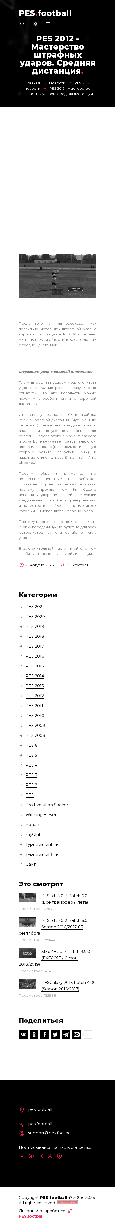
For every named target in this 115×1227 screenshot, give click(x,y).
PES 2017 (35, 646)
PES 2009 (35, 725)
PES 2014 (35, 675)
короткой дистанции (38, 334)
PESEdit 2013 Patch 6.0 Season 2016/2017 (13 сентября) (53, 927)
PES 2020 (35, 616)
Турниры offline (42, 854)
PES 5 (31, 755)
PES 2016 (35, 656)
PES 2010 (35, 715)
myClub (34, 834)
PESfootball (45, 13)
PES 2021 (35, 606)
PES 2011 (34, 705)
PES (30, 794)
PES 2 (31, 784)
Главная (33, 83)
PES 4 (31, 765)
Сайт (31, 864)
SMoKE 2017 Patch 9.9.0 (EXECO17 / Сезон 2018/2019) (54, 958)
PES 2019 (35, 626)
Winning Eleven (41, 814)
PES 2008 (35, 735)
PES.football (31, 1216)
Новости (57, 83)
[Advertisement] (57, 167)
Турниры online (42, 844)
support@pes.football (50, 1132)
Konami (33, 824)
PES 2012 (35, 695)
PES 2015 (35, 666)
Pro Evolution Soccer (47, 804)
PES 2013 (35, 685)
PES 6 (31, 745)
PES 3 (31, 774)
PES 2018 (35, 636)
